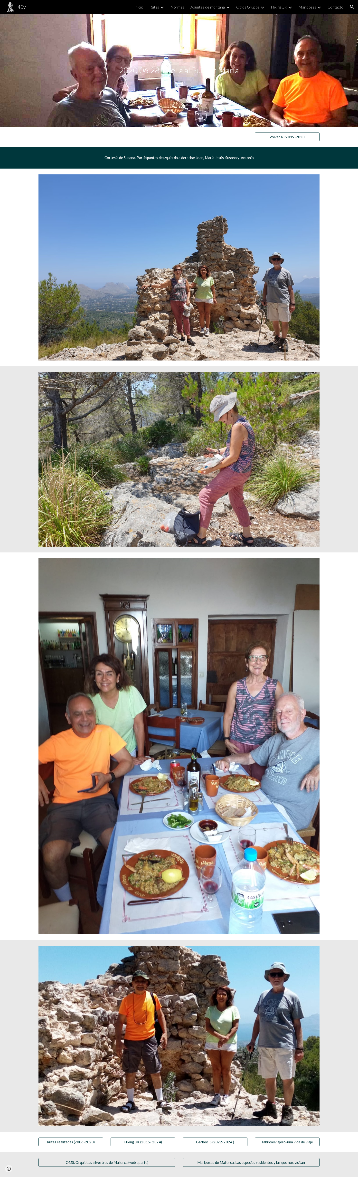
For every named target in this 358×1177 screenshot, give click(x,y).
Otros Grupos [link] (247, 7)
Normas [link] (177, 7)
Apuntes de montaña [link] (207, 7)
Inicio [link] (138, 7)
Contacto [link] (335, 7)
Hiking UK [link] (279, 7)
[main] (179, 70)
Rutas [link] (154, 7)
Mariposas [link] (307, 7)
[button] (352, 7)
